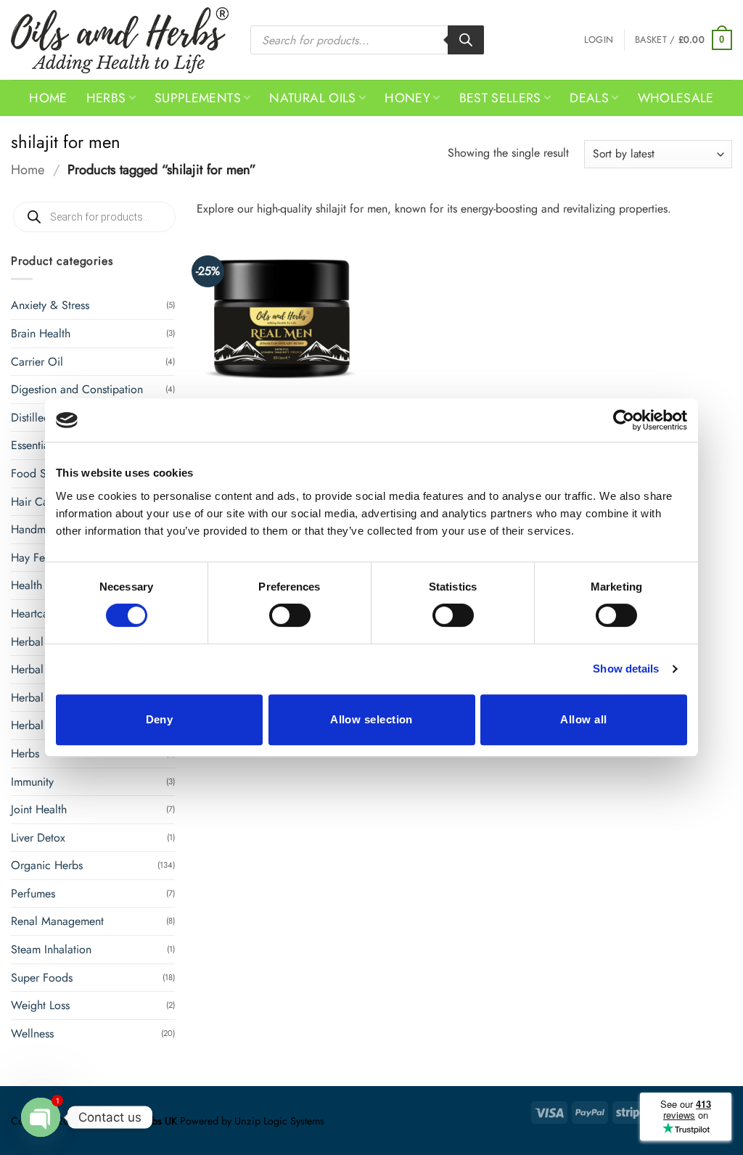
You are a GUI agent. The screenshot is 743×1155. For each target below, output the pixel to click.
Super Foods (42, 977)
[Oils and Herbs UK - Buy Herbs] (120, 40)
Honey (407, 98)
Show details (626, 668)
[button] (598, 39)
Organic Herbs (47, 865)
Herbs (106, 98)
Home (48, 98)
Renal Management (57, 921)
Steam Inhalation (51, 949)
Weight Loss (40, 1005)
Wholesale (676, 98)
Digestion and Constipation (77, 389)
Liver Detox (38, 837)
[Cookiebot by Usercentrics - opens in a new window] (623, 420)
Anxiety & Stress (50, 305)
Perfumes (33, 893)
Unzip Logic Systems (279, 1121)
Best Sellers (500, 98)
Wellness (32, 1033)
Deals (589, 98)
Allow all (583, 719)
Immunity (32, 781)
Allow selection (371, 719)
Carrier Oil (37, 361)
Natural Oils (312, 98)
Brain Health (40, 333)
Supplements (198, 98)
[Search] (466, 39)
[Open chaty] (40, 1117)
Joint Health (39, 809)
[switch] (290, 615)
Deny (159, 719)
